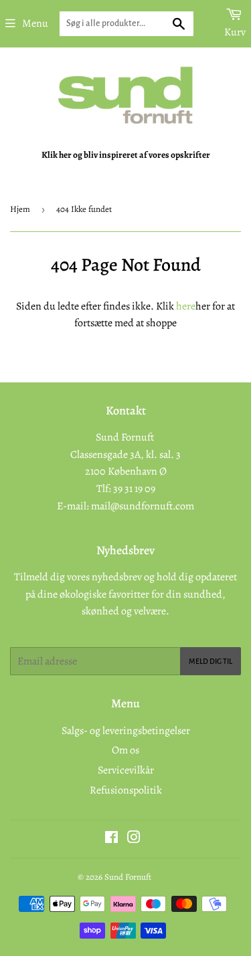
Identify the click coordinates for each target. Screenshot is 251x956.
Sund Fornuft (127, 876)
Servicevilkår (126, 770)
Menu (35, 23)
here (185, 306)
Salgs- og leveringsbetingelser (126, 730)
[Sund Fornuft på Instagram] (134, 839)
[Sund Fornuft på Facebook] (111, 839)
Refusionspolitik (126, 790)
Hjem (20, 209)
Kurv (235, 32)
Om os (125, 750)
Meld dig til (210, 661)
